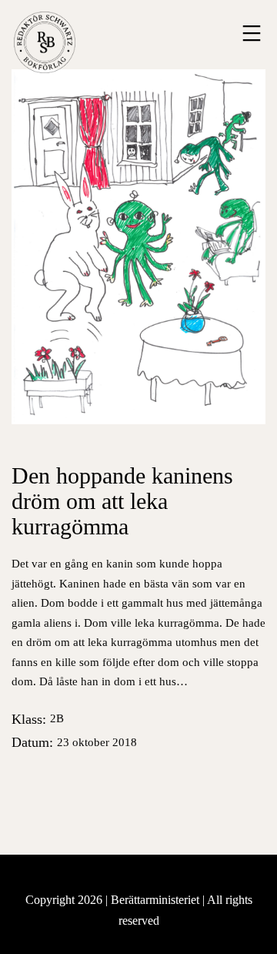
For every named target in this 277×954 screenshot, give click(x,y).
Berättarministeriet (156, 899)
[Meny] (249, 33)
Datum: (74, 742)
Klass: (38, 719)
